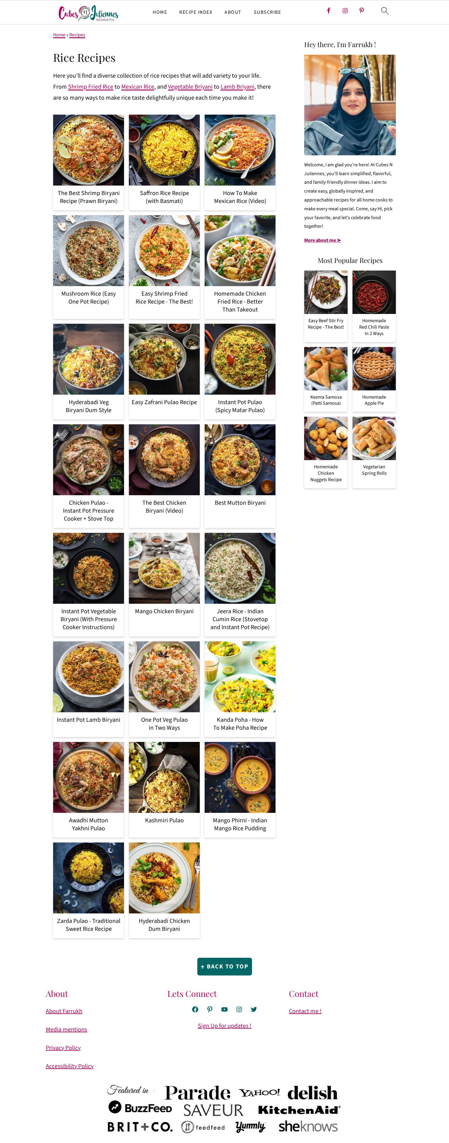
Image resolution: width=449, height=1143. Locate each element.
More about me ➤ (322, 240)
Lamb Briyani (237, 87)
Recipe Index (195, 12)
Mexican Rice (137, 87)
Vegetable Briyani (190, 87)
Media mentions (66, 1029)
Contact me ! (305, 1011)
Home (160, 12)
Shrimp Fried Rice (90, 87)
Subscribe (267, 12)
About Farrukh (64, 1011)
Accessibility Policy (69, 1066)
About (233, 12)
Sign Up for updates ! (224, 1026)
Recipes (77, 34)
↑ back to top (225, 966)
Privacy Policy (63, 1048)
